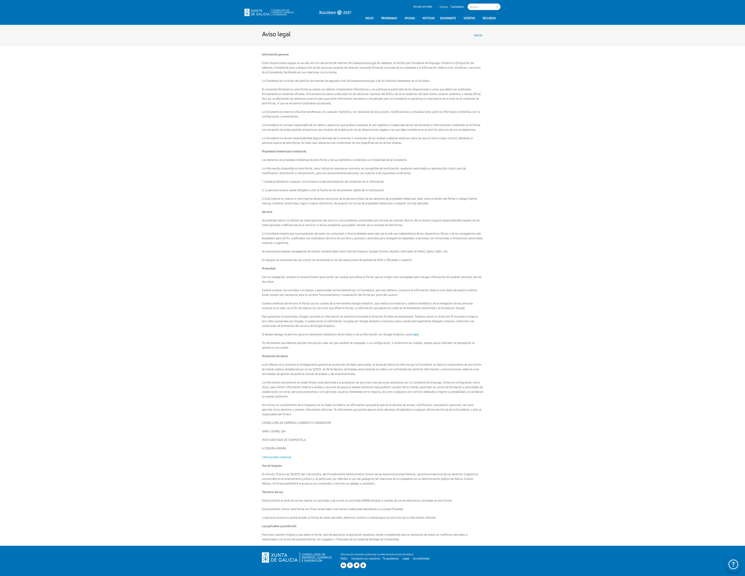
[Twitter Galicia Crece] (357, 565)
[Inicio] (297, 12)
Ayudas (410, 18)
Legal (406, 558)
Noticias (429, 18)
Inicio (478, 35)
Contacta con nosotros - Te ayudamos (375, 558)
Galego (443, 7)
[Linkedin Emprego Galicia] (343, 565)
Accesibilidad (421, 558)
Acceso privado (422, 6)
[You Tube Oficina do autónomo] (363, 565)
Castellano (457, 7)
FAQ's (343, 558)
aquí (415, 334)
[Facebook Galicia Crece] (350, 565)
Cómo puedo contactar (276, 457)
